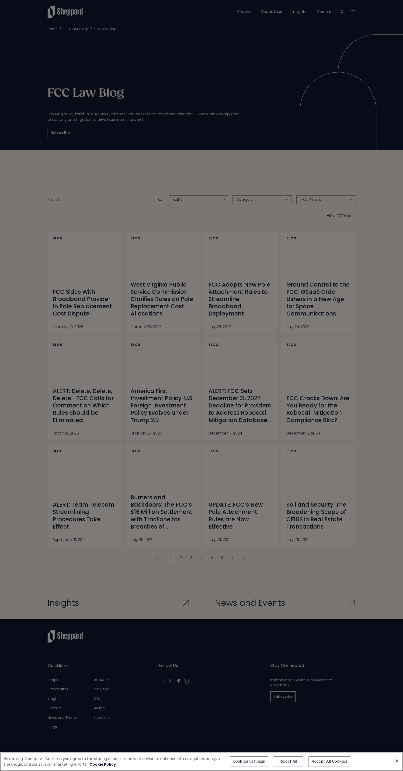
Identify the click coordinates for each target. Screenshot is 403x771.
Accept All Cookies (329, 761)
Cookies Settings (249, 761)
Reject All (288, 761)
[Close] (397, 761)
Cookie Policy (102, 764)
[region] (201, 761)
